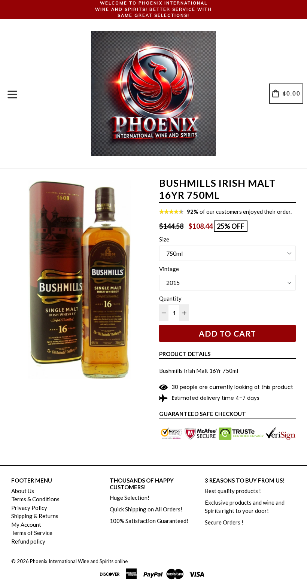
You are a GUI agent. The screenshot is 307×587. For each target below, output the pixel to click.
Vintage (169, 268)
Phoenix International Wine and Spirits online (79, 561)
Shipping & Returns (34, 516)
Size (164, 239)
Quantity (170, 298)
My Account (26, 524)
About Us (22, 490)
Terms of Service (31, 532)
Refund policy (28, 541)
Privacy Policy (29, 507)
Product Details (184, 353)
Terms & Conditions (35, 499)
